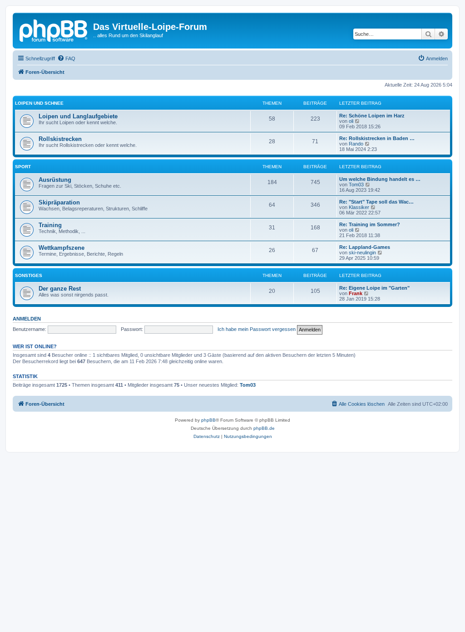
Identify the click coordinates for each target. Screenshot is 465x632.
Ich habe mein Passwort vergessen (257, 329)
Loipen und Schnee (39, 103)
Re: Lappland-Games (364, 247)
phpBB (208, 420)
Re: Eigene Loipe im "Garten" (374, 288)
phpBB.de (264, 428)
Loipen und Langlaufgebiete (78, 116)
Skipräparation (59, 202)
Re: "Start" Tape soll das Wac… (376, 201)
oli (351, 121)
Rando (356, 143)
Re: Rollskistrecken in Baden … (377, 138)
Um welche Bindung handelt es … (379, 179)
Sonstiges (28, 275)
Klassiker (359, 207)
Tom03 (356, 184)
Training (50, 225)
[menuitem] (66, 58)
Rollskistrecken (60, 139)
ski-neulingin (362, 252)
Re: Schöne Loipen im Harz (372, 115)
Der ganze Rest (60, 288)
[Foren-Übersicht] (54, 29)
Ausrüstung (55, 179)
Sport (23, 166)
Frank (355, 293)
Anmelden (27, 318)
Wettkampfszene (61, 247)
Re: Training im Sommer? (369, 224)
